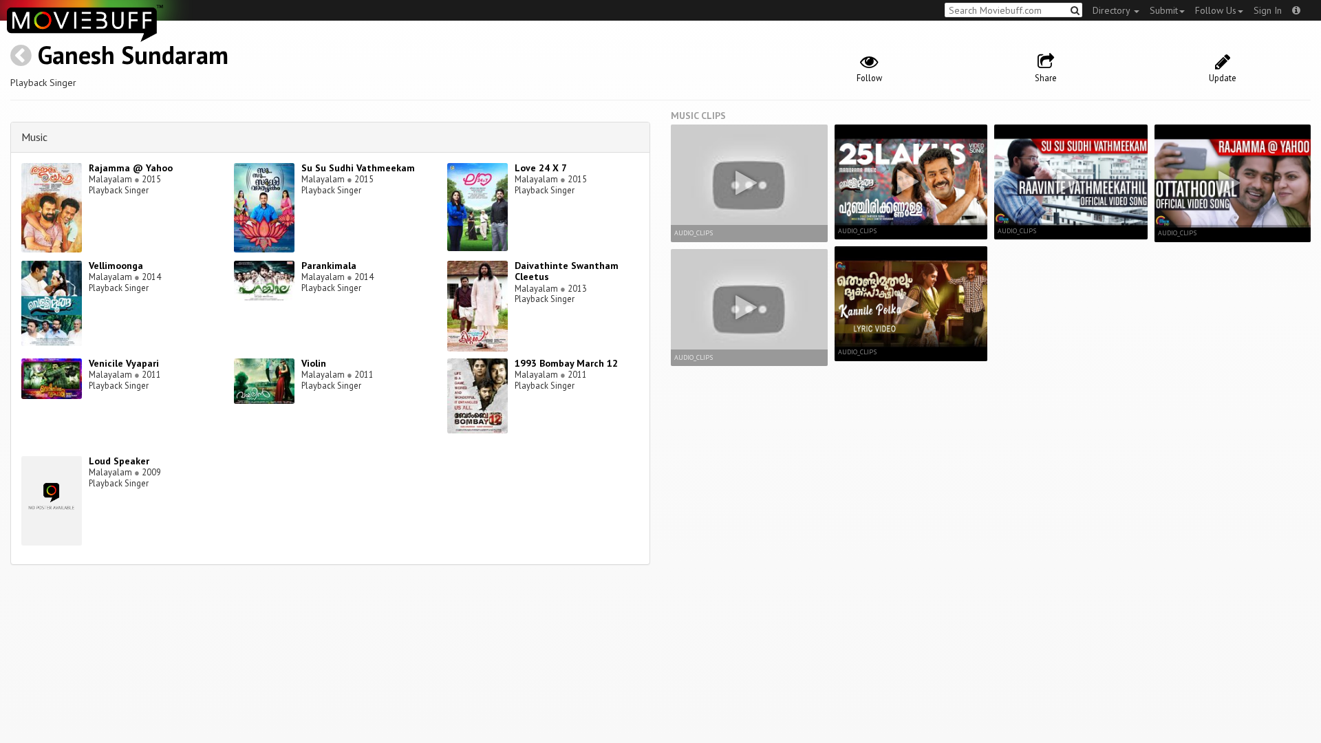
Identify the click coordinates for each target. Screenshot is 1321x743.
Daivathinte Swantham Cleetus (567, 271)
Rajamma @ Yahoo (131, 168)
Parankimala (328, 265)
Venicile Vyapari (124, 363)
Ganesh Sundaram (133, 55)
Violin (313, 363)
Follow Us (1215, 10)
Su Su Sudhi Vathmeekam (358, 168)
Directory (1112, 10)
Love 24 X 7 (541, 168)
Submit (1164, 10)
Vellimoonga (116, 265)
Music (34, 137)
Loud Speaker (119, 461)
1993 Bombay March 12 (566, 363)
